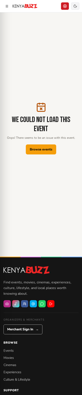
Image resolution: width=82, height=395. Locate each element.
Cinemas (9, 365)
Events (8, 350)
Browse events (41, 149)
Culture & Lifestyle (16, 379)
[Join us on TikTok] (15, 303)
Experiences (12, 372)
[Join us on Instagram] (7, 303)
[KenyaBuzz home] (26, 269)
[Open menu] (7, 6)
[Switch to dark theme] (75, 6)
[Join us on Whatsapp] (42, 303)
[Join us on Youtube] (50, 303)
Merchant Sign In (23, 329)
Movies (8, 358)
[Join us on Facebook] (24, 303)
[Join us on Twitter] (33, 303)
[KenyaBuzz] (25, 6)
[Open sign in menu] (65, 6)
